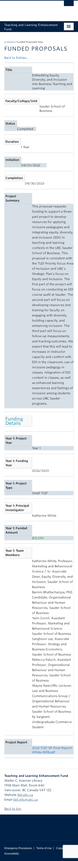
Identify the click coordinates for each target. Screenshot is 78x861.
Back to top (13, 808)
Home (10, 41)
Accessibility (11, 853)
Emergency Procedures (18, 848)
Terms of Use (44, 848)
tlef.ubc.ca (25, 795)
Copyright (62, 848)
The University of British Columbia (28, 9)
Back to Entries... (16, 57)
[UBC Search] (69, 5)
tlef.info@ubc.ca (25, 799)
